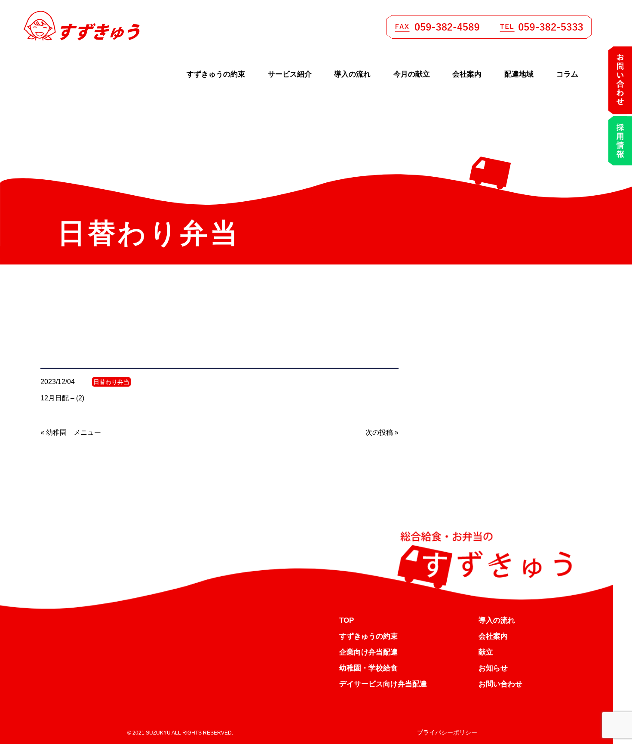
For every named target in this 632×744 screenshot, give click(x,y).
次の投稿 (379, 432)
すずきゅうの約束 (216, 74)
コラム (567, 74)
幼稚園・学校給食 (368, 668)
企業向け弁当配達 (368, 652)
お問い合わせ (500, 684)
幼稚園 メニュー (73, 432)
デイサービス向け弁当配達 (383, 684)
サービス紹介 (290, 74)
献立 (486, 652)
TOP (346, 620)
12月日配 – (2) (62, 398)
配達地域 (519, 74)
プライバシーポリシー (447, 732)
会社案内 (467, 74)
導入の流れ (352, 74)
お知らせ (493, 668)
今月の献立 (411, 74)
